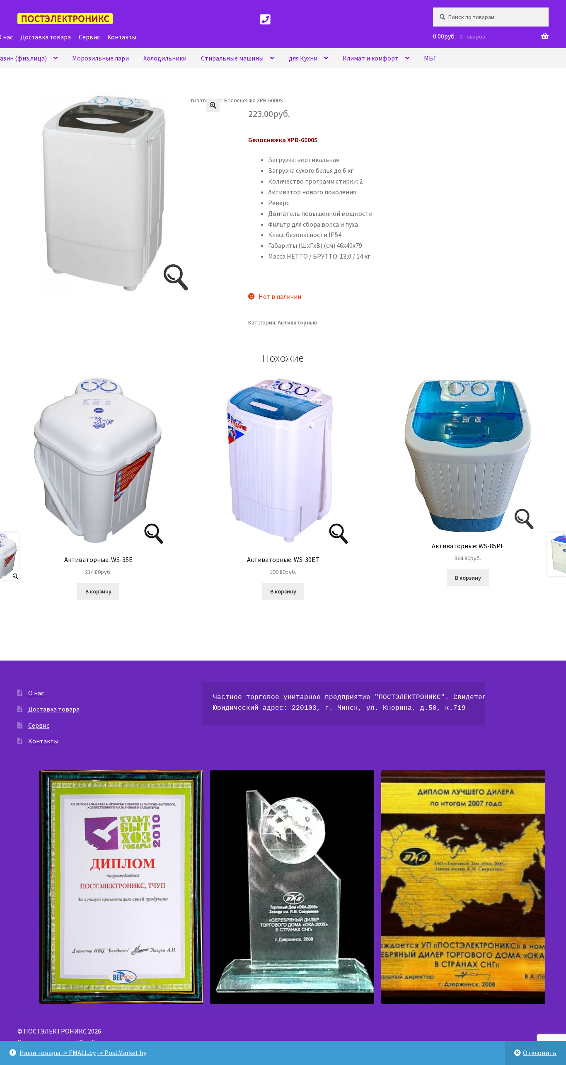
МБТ (430, 58)
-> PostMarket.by (121, 1052)
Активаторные (297, 322)
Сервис (38, 725)
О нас (36, 693)
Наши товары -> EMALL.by (57, 1052)
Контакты (43, 741)
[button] (213, 105)
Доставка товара (54, 709)
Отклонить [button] (539, 1052)
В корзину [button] (98, 591)
